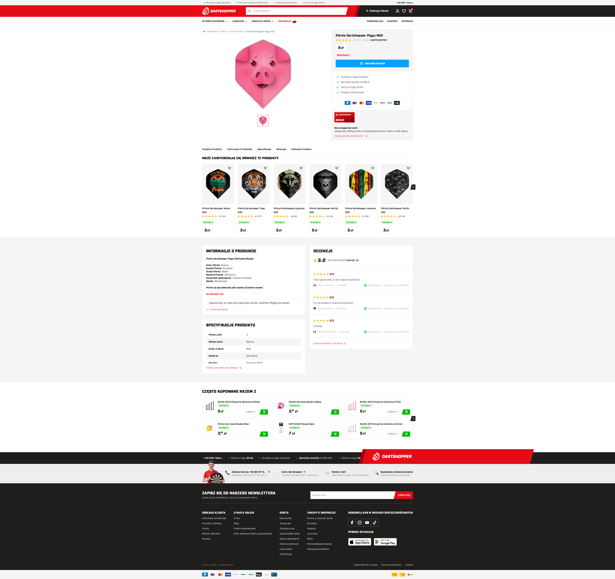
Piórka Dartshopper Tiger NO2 (251, 210)
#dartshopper (231, 248)
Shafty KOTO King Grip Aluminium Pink (380, 459)
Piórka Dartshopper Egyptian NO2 (289, 210)
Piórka (224, 31)
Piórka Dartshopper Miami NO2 (216, 210)
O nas (237, 576)
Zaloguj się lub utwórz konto (348, 136)
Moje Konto (286, 576)
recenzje (304, 149)
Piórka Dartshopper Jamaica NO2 (360, 210)
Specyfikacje (287, 149)
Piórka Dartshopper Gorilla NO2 (323, 210)
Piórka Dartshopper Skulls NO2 (395, 210)
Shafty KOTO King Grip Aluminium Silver (381, 481)
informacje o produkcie (262, 149)
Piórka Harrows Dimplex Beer (233, 481)
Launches (238, 21)
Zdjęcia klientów (236, 149)
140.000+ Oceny (405, 2)
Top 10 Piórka (236, 31)
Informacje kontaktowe (214, 576)
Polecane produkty (324, 149)
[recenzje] (357, 318)
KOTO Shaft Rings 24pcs (301, 481)
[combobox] (298, 11)
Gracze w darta (261, 21)
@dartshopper (249, 248)
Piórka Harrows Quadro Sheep (305, 459)
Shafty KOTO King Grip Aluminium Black (239, 459)
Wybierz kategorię (213, 21)
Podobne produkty (212, 149)
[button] (219, 271)
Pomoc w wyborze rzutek (320, 576)
